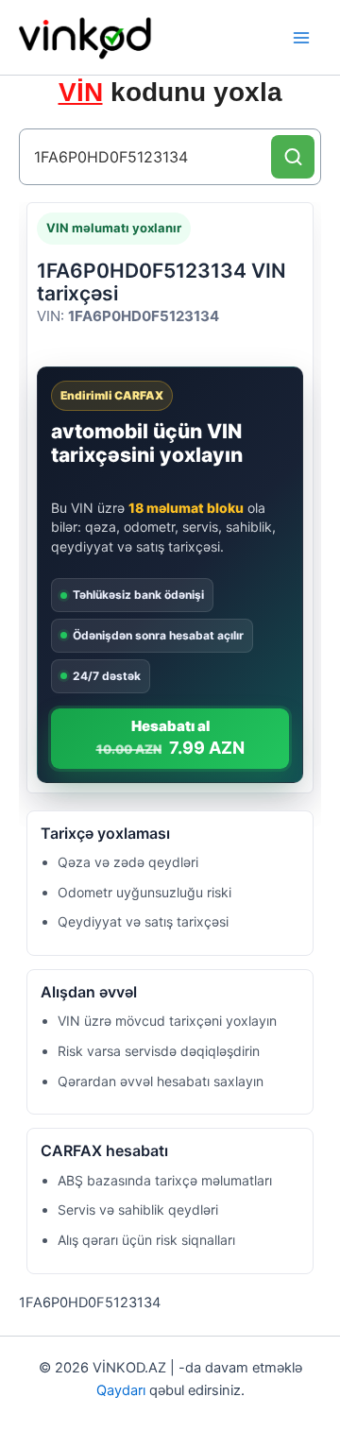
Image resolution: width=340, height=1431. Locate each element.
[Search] (292, 157)
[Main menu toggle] (301, 38)
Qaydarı (120, 1390)
